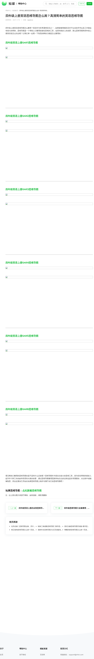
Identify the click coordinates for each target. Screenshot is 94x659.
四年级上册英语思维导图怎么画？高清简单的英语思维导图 (33, 10)
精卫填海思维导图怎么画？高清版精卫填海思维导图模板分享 (23, 530)
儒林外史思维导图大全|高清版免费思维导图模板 (49, 530)
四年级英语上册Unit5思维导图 (22, 335)
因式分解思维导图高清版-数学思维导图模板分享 (76, 526)
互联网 (42, 655)
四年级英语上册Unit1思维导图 (22, 42)
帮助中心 (22, 4)
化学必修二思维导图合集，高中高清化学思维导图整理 (23, 526)
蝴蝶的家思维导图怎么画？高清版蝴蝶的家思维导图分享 (76, 530)
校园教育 (15, 10)
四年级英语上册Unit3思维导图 (22, 189)
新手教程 (22, 655)
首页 (1, 655)
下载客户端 (81, 3)
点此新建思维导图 (32, 490)
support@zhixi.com (76, 655)
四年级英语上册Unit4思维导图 (22, 262)
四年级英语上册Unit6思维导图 (22, 409)
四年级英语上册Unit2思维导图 (22, 115)
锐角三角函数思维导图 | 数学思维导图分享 (49, 526)
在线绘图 (89, 3)
